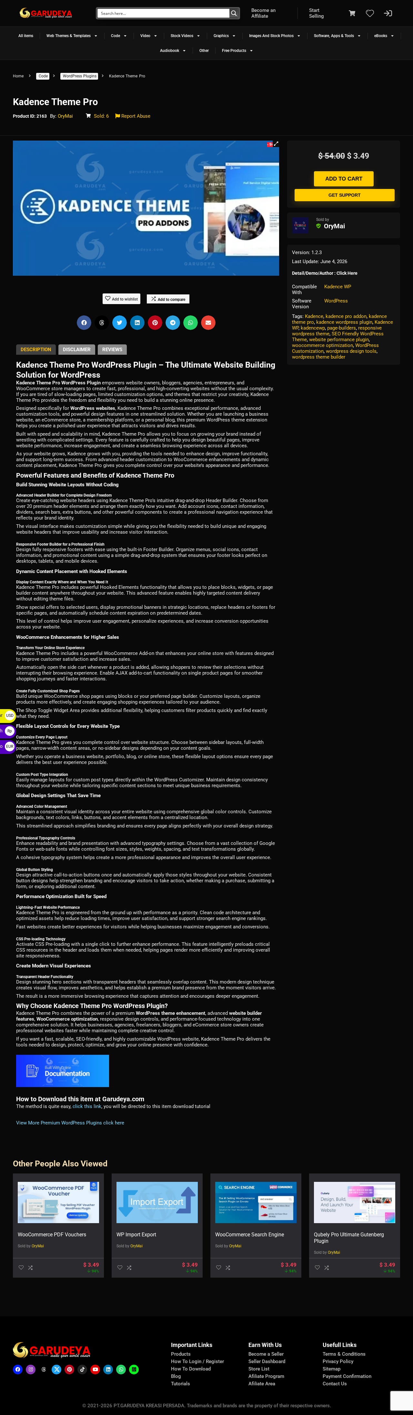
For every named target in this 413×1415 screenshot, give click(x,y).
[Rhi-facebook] (18, 1369)
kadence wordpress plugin (344, 322)
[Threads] (43, 1369)
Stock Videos (182, 36)
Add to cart (343, 179)
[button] (276, 144)
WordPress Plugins (79, 76)
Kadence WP (337, 287)
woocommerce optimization (322, 345)
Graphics (221, 36)
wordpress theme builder (318, 357)
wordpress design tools (351, 351)
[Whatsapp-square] (134, 1369)
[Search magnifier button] (233, 13)
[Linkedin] (108, 1369)
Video (145, 36)
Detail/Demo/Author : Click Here (325, 273)
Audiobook (169, 50)
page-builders (341, 328)
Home (18, 76)
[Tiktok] (82, 1369)
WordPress (336, 301)
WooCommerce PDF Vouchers (52, 1235)
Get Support (344, 195)
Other (204, 50)
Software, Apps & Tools (334, 36)
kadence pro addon (346, 316)
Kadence (314, 316)
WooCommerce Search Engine (249, 1235)
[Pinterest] (69, 1369)
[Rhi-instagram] (30, 1369)
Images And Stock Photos (271, 36)
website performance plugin (339, 339)
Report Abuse (135, 116)
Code (115, 36)
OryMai (65, 116)
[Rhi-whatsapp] (121, 1369)
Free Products (234, 50)
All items (25, 36)
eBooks (380, 36)
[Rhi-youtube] (95, 1369)
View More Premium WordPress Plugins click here (70, 1123)
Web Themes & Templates (68, 36)
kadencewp (313, 328)
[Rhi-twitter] (56, 1369)
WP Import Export (136, 1235)
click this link (87, 1106)
